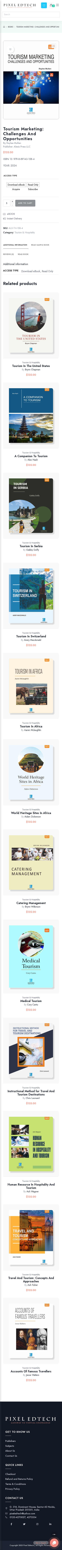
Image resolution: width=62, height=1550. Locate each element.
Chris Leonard (33, 1098)
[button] (53, 46)
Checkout (10, 1474)
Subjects (9, 1446)
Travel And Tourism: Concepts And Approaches (31, 1279)
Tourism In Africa (31, 726)
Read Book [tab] (23, 254)
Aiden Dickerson (33, 816)
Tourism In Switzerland (31, 636)
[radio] (16, 185)
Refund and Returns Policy (19, 1479)
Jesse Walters (32, 1375)
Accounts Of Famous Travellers (31, 1371)
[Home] (4, 27)
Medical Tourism (31, 1001)
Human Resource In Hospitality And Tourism (31, 1186)
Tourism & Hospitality (25, 232)
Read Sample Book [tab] (40, 245)
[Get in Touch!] (54, 1542)
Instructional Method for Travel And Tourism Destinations (31, 1093)
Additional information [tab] (15, 245)
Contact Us (11, 1456)
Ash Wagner (33, 1191)
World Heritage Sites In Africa (31, 813)
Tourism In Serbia (31, 546)
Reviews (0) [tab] (8, 254)
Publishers (10, 1441)
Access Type (10, 175)
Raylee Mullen (13, 143)
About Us (10, 1450)
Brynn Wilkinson (32, 906)
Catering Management (31, 903)
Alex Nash (33, 459)
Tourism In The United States (31, 366)
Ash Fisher (33, 1285)
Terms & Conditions (15, 1484)
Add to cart (25, 203)
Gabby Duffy (32, 549)
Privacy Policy (12, 1489)
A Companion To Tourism (31, 456)
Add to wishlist (10, 49)
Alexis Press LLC (22, 146)
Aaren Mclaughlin (32, 730)
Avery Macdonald (32, 640)
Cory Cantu (32, 1004)
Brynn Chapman (32, 369)
